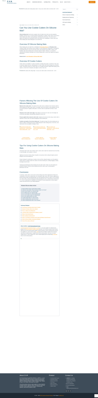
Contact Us (92, 2)
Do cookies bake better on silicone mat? (29, 197)
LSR (37, 231)
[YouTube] (66, 391)
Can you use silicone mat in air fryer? (29, 196)
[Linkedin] (70, 391)
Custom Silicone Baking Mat (53, 138)
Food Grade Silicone (66, 19)
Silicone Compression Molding (68, 14)
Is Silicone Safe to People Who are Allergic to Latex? (32, 212)
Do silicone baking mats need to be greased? (30, 200)
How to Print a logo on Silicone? (28, 220)
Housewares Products (54, 379)
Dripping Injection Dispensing (68, 17)
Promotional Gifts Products (54, 378)
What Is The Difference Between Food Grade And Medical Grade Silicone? (36, 217)
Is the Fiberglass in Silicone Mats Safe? (34, 56)
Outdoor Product (53, 386)
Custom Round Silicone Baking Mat (25, 138)
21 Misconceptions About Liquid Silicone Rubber (31, 188)
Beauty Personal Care (54, 384)
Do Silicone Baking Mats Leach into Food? (29, 199)
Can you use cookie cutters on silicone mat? (30, 195)
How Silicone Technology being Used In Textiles (31, 207)
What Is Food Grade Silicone (27, 214)
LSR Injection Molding (66, 22)
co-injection (54, 234)
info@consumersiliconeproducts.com (72, 388)
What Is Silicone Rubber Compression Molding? (31, 219)
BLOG (61, 2)
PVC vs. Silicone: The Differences (28, 210)
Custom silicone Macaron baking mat (39, 138)
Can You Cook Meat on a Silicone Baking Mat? (30, 193)
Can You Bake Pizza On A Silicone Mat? (29, 192)
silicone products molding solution (32, 229)
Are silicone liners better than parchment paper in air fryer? (33, 189)
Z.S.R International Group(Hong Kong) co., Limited (30, 227)
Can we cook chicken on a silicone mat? (29, 191)
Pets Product (52, 382)
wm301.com (61, 395)
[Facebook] (68, 391)
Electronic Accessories (54, 380)
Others (63, 24)
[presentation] (26, 131)
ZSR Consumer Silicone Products (46, 395)
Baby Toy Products (53, 383)
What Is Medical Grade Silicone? (28, 215)
